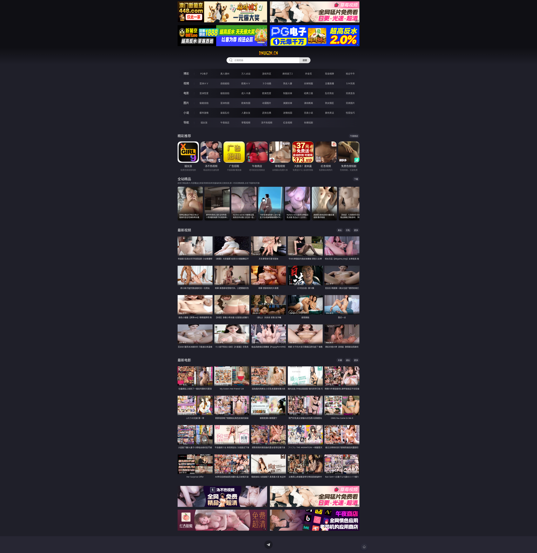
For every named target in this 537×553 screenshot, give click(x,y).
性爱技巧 (350, 112)
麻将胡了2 (287, 73)
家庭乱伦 (224, 112)
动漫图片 (266, 103)
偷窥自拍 (204, 103)
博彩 (186, 73)
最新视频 (184, 230)
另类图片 (350, 103)
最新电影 (184, 360)
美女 (340, 230)
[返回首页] (364, 546)
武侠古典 (266, 112)
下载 (356, 179)
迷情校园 (287, 112)
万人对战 (245, 73)
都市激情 (204, 112)
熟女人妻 (287, 83)
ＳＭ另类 (350, 83)
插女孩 (204, 122)
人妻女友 (245, 112)
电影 (186, 93)
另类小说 (308, 112)
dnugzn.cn (268, 53)
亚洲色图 (224, 103)
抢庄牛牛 (350, 73)
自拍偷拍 (224, 83)
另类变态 (350, 93)
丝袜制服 (308, 83)
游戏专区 (266, 73)
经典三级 (308, 93)
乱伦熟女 (329, 93)
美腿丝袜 (287, 103)
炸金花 (308, 73)
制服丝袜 (287, 93)
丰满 (340, 360)
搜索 (305, 60)
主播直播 (329, 83)
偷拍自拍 (224, 93)
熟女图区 (329, 103)
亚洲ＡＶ (204, 83)
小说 (186, 113)
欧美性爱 (266, 93)
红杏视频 (287, 122)
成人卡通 (245, 93)
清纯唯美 (308, 103)
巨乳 (348, 230)
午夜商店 (224, 122)
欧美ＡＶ (245, 83)
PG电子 (204, 73)
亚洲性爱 (204, 93)
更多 (356, 230)
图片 (186, 103)
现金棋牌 (329, 73)
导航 (186, 122)
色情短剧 (308, 122)
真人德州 (224, 73)
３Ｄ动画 (266, 83)
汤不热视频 (266, 122)
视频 (186, 83)
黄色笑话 (329, 112)
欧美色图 (245, 103)
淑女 (348, 360)
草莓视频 (245, 122)
